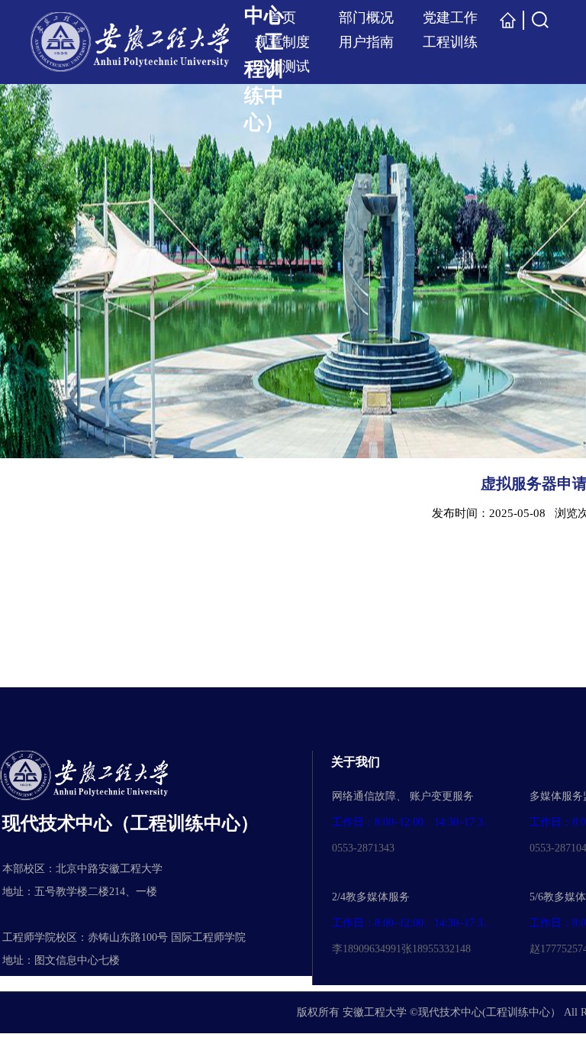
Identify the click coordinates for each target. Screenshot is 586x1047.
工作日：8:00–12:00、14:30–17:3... (412, 822)
